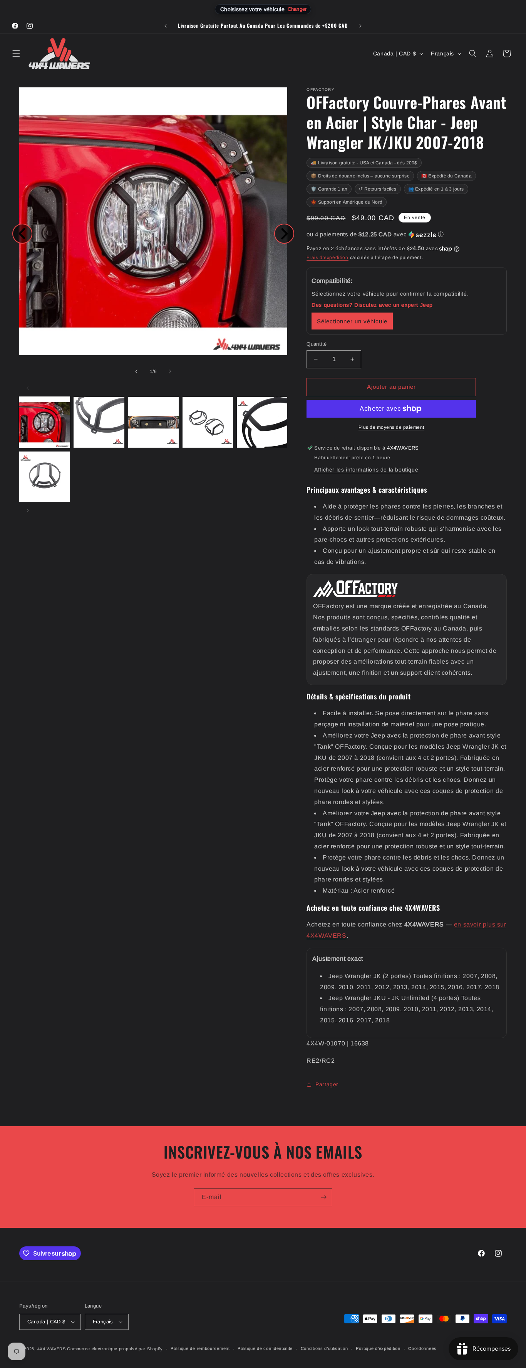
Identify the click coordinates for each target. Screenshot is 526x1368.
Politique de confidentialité (265, 1348)
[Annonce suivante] (360, 25)
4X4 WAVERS (51, 1348)
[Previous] (22, 234)
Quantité (317, 344)
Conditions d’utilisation (324, 1348)
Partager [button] (326, 1084)
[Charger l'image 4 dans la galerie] (208, 422)
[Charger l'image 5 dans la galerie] (262, 422)
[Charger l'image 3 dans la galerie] (153, 422)
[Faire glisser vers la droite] (170, 371)
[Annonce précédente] (165, 25)
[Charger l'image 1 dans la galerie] (44, 422)
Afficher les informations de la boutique (366, 470)
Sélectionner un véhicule (352, 321)
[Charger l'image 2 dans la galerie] (99, 422)
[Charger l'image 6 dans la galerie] (44, 477)
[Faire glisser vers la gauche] (136, 371)
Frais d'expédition (327, 257)
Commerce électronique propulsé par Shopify (114, 1348)
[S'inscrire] (323, 1197)
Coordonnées (422, 1348)
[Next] (284, 234)
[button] (16, 53)
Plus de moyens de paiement (391, 427)
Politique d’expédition (378, 1348)
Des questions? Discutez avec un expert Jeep (372, 305)
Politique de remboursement (200, 1348)
